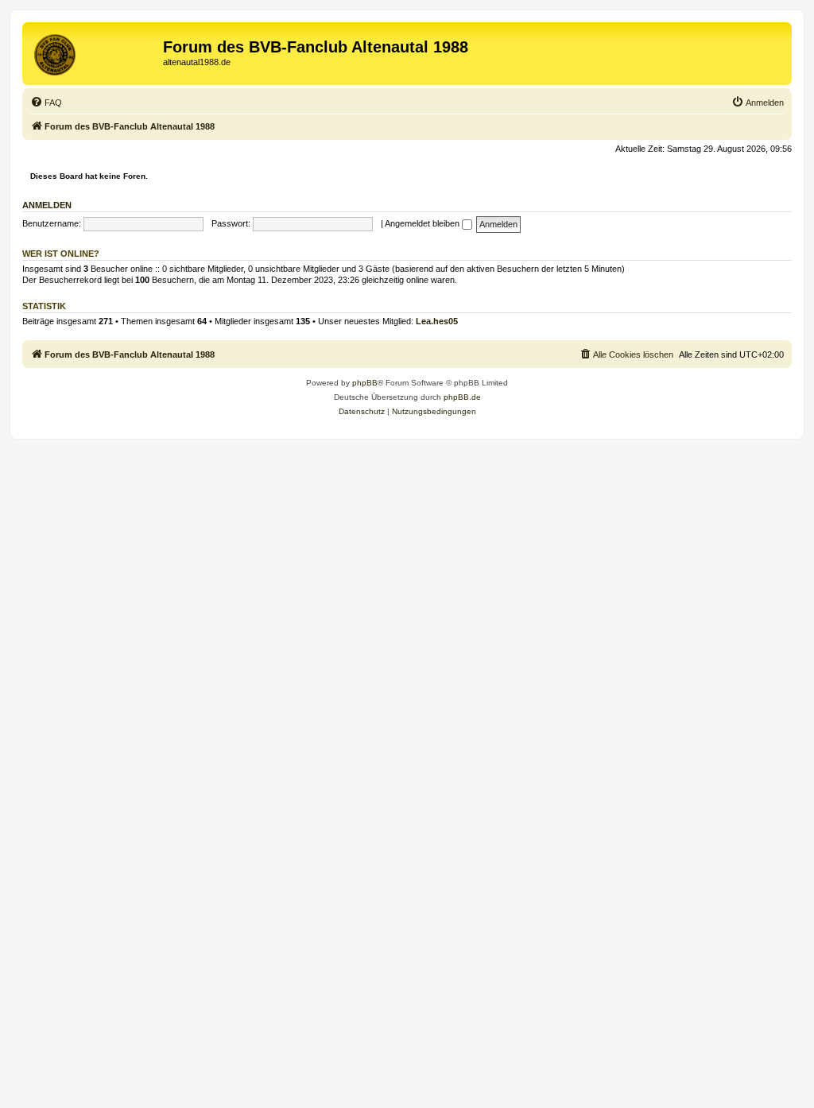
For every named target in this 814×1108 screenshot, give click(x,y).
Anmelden (47, 205)
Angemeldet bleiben (423, 223)
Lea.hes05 (437, 321)
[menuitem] (46, 102)
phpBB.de (462, 397)
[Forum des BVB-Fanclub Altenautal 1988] (94, 51)
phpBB (365, 382)
